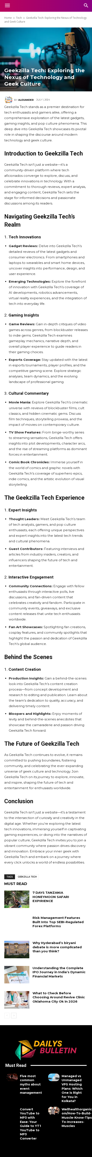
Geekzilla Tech (27, 876)
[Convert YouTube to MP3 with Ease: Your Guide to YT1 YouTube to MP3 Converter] (12, 1111)
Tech (19, 18)
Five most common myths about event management (31, 1084)
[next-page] (13, 1015)
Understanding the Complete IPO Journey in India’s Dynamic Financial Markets (59, 972)
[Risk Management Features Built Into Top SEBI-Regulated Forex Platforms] (16, 924)
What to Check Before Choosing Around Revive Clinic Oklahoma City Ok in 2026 (59, 997)
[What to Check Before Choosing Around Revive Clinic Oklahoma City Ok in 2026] (16, 1000)
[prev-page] (7, 1015)
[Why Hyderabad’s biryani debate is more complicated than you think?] (16, 949)
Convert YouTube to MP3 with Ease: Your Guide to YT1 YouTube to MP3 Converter (30, 1123)
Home (8, 18)
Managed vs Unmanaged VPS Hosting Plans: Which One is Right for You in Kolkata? (72, 1088)
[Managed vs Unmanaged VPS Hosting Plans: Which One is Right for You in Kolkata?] (53, 1077)
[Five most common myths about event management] (12, 1077)
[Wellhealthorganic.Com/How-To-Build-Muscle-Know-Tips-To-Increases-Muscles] (53, 1111)
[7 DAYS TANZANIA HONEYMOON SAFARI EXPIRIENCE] (16, 899)
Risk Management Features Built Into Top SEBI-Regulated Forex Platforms (58, 922)
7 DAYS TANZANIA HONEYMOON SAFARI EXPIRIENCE (51, 897)
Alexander (26, 99)
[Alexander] (9, 100)
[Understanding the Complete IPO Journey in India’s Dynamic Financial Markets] (16, 974)
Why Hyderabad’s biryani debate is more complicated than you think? (57, 947)
